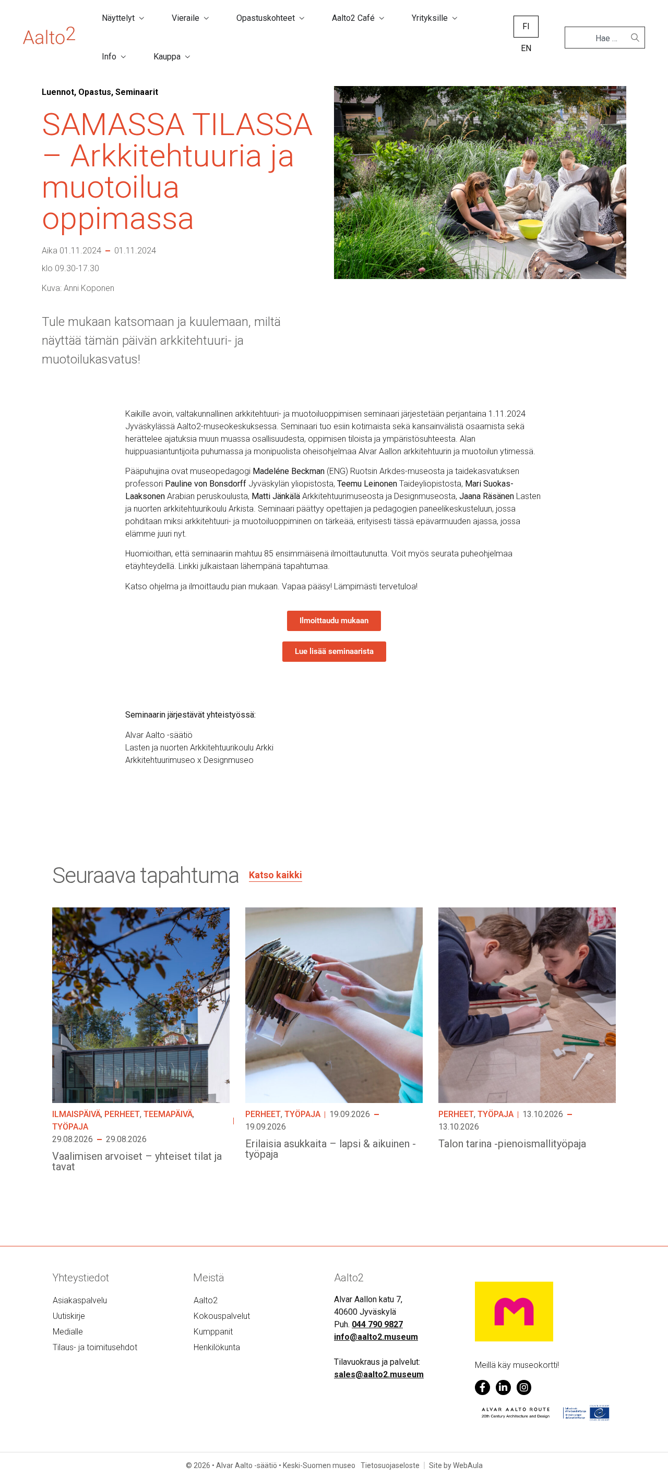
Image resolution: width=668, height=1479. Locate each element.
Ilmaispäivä (76, 1114)
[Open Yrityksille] (454, 18)
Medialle (68, 1332)
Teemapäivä (168, 1114)
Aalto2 (206, 1300)
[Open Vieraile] (206, 18)
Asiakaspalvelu (80, 1300)
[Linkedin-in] (503, 1387)
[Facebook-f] (482, 1387)
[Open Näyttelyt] (141, 18)
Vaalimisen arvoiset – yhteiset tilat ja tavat (137, 1161)
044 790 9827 (377, 1324)
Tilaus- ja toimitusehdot (95, 1347)
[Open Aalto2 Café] (381, 18)
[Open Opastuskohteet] (301, 18)
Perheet (122, 1114)
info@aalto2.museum (376, 1337)
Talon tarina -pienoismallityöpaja (512, 1143)
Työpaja (70, 1127)
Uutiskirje (69, 1316)
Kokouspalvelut (222, 1316)
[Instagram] (524, 1387)
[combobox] (600, 38)
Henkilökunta (217, 1347)
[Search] (635, 37)
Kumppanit (213, 1332)
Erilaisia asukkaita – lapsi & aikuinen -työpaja (330, 1148)
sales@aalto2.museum (379, 1374)
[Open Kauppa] (187, 57)
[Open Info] (123, 57)
